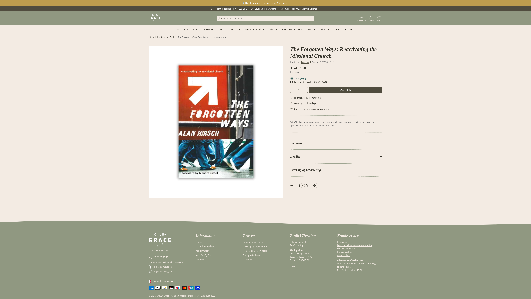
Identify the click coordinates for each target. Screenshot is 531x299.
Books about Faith (166, 37)
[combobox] (265, 18)
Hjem (151, 37)
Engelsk (305, 62)
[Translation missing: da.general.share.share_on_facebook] (300, 185)
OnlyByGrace (162, 295)
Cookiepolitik (343, 255)
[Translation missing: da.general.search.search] (220, 18)
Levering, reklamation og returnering (354, 245)
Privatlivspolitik (344, 251)
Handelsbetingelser (346, 248)
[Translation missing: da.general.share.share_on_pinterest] (314, 185)
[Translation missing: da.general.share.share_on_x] (307, 185)
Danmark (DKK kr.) (161, 281)
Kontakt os (342, 241)
